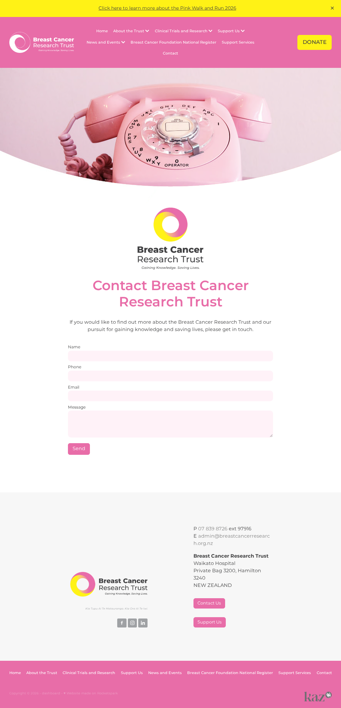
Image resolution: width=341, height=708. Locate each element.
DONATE (315, 42)
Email (73, 387)
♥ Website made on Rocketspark (91, 693)
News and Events (104, 42)
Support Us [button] (209, 622)
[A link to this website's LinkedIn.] (143, 623)
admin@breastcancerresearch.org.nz (231, 540)
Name (74, 347)
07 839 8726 (212, 529)
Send (79, 449)
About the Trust (129, 31)
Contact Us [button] (209, 603)
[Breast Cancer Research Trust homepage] (41, 42)
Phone (74, 367)
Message (77, 407)
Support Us (229, 31)
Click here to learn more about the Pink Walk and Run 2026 (167, 8)
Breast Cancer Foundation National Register (173, 42)
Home (102, 31)
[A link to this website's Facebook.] (122, 623)
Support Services (238, 42)
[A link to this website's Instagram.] (132, 623)
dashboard (51, 693)
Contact (170, 53)
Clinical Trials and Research (181, 31)
